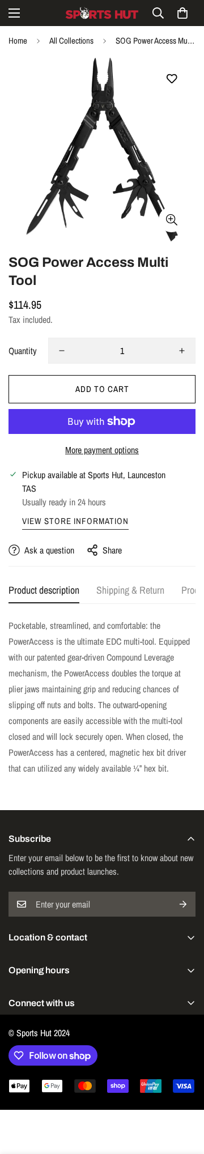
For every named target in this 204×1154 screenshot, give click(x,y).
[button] (182, 13)
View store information (75, 521)
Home (17, 40)
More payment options (102, 450)
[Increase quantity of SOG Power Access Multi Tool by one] (182, 350)
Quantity (22, 350)
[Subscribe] (183, 904)
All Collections (71, 40)
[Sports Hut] (102, 13)
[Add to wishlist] (171, 79)
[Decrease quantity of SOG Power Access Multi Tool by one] (62, 350)
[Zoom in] (171, 219)
